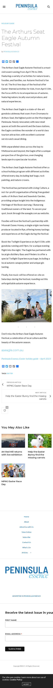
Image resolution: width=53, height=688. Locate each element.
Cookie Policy (16, 679)
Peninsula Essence (11, 51)
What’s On (26, 547)
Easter (10, 373)
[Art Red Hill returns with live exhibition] (13, 441)
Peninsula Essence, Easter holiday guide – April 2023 (26, 358)
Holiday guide (7, 23)
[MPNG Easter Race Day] (13, 470)
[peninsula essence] (26, 6)
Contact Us (26, 542)
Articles (25, 552)
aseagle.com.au (12, 350)
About (26, 522)
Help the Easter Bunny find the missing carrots (36, 454)
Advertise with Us (27, 527)
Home (26, 517)
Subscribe (26, 537)
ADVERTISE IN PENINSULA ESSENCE (26, 596)
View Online (26, 532)
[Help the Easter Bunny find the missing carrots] (40, 441)
